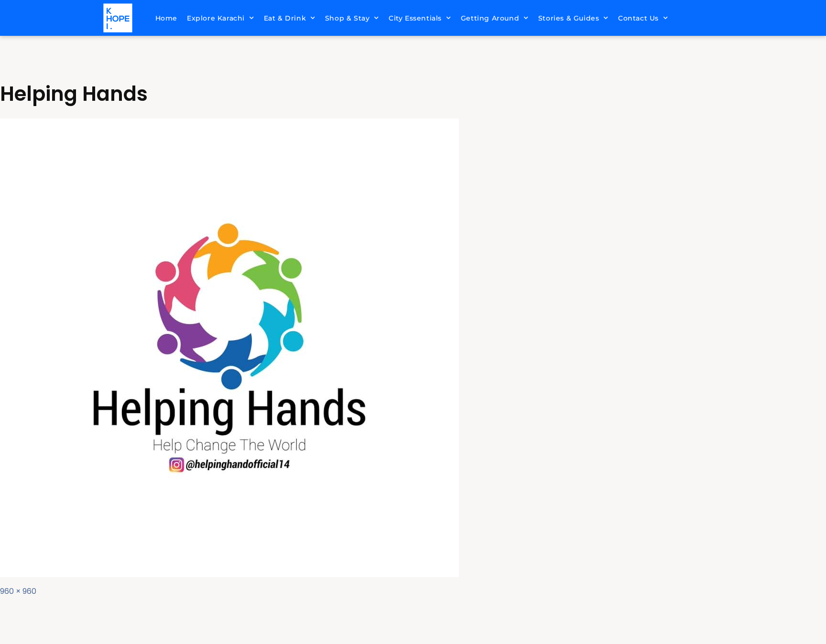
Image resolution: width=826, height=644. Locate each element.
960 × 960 (18, 591)
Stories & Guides (568, 18)
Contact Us (638, 18)
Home (166, 18)
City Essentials (415, 18)
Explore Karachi (216, 18)
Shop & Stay (347, 18)
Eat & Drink (285, 18)
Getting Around (490, 18)
